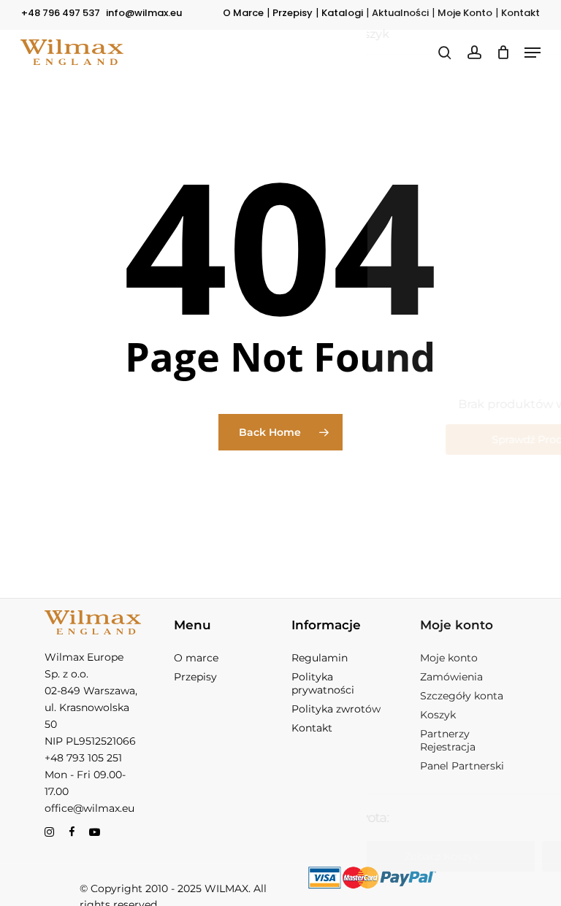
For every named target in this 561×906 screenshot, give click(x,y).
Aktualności (400, 13)
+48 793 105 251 (83, 757)
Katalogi (342, 13)
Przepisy (292, 13)
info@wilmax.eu (144, 13)
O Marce (243, 13)
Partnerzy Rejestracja (448, 740)
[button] (532, 52)
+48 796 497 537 (60, 13)
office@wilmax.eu (89, 808)
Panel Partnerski (462, 765)
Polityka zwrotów (336, 708)
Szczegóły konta (461, 695)
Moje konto (449, 657)
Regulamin (319, 657)
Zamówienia (451, 676)
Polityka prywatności (322, 683)
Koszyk (438, 714)
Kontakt (520, 13)
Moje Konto (465, 13)
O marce (196, 657)
